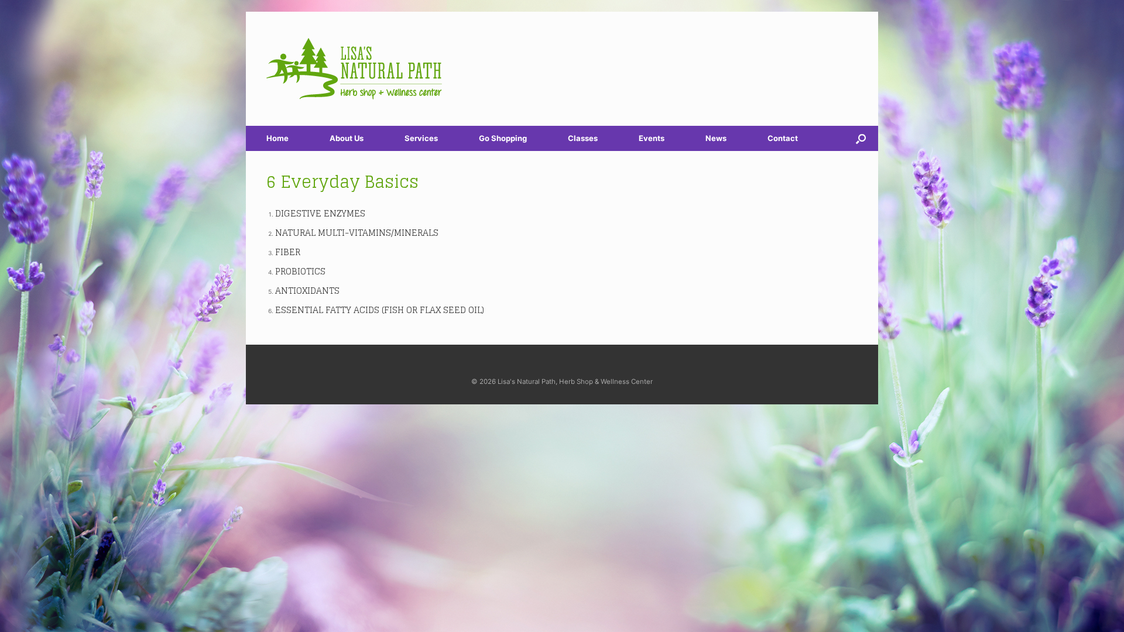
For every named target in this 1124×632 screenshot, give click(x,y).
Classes (583, 138)
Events (651, 138)
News (716, 138)
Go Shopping (503, 138)
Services (421, 138)
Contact (782, 138)
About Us (347, 138)
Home (277, 138)
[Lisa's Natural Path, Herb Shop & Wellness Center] (354, 68)
